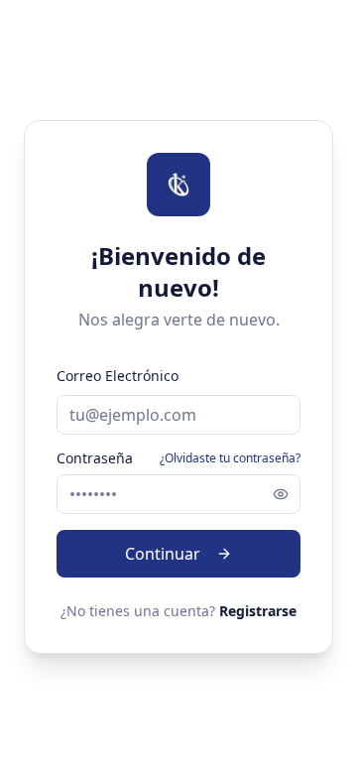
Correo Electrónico (117, 375)
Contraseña (95, 458)
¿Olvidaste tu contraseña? (230, 458)
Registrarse (258, 610)
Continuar (162, 554)
